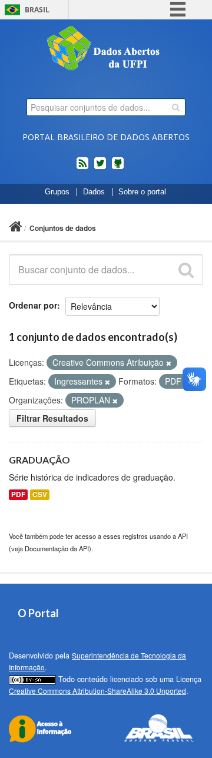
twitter (100, 167)
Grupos (57, 192)
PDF (18, 494)
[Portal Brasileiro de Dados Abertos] (106, 49)
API (183, 536)
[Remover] (168, 363)
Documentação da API (57, 548)
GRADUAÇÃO (39, 459)
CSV (39, 494)
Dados (94, 192)
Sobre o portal (142, 192)
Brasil (37, 10)
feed (82, 167)
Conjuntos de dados (62, 228)
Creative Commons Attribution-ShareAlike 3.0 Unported (97, 691)
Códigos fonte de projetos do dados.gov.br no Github (118, 167)
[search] (176, 107)
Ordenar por (33, 305)
